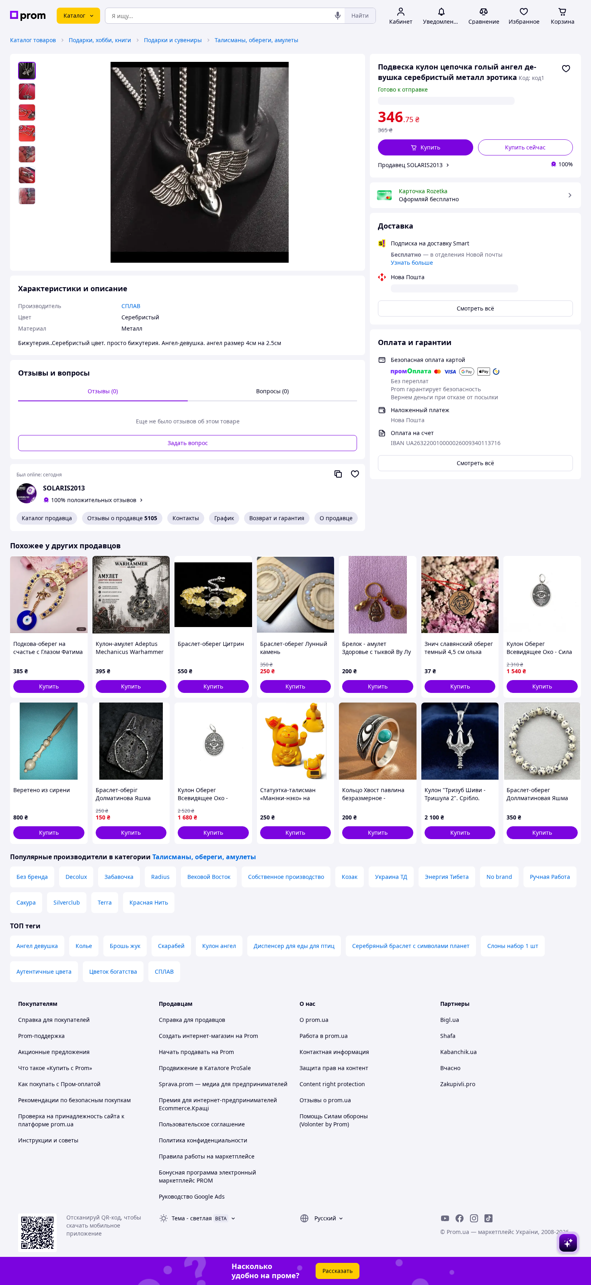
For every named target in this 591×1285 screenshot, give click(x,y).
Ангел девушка (37, 946)
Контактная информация (334, 1052)
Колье (84, 946)
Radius (160, 877)
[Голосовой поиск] (338, 15)
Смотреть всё (475, 308)
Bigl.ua (449, 1020)
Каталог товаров (33, 40)
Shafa (448, 1036)
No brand (499, 877)
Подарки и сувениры (173, 40)
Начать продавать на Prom (196, 1052)
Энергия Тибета (447, 877)
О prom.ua (314, 1020)
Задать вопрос (188, 443)
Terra (105, 902)
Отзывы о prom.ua (325, 1100)
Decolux (76, 877)
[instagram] (474, 1218)
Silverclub (66, 902)
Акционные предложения (54, 1052)
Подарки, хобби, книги (100, 40)
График (224, 518)
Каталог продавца (47, 518)
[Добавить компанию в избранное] (355, 474)
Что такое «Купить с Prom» (55, 1068)
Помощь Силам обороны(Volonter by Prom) (334, 1120)
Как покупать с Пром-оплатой (59, 1084)
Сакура (26, 902)
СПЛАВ (164, 971)
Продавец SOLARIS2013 (410, 165)
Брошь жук (125, 946)
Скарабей (171, 946)
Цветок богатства (113, 971)
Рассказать (337, 1271)
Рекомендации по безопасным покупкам (74, 1100)
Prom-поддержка (41, 1036)
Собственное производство (286, 877)
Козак (349, 877)
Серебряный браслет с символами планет (411, 946)
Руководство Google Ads (192, 1196)
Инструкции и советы (48, 1140)
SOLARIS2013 (64, 488)
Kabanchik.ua (458, 1052)
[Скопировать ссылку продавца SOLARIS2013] (338, 474)
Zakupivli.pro (457, 1084)
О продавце (336, 518)
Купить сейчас (525, 147)
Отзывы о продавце (122, 518)
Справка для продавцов (192, 1020)
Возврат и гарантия (276, 518)
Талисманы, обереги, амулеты (256, 40)
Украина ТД (391, 877)
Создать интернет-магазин (196, 1036)
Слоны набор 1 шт (512, 946)
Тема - (192, 1218)
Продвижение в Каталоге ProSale (205, 1068)
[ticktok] (488, 1218)
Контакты (185, 518)
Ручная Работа (550, 877)
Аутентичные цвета (44, 971)
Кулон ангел (219, 946)
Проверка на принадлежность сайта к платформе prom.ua (71, 1120)
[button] (425, 147)
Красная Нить (148, 902)
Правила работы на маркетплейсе (206, 1156)
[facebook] (459, 1218)
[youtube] (445, 1218)
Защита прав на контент (334, 1068)
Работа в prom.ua (324, 1036)
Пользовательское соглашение (202, 1124)
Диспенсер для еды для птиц (294, 946)
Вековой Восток (208, 877)
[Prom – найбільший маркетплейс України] (27, 16)
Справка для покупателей (54, 1020)
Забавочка (119, 877)
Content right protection (332, 1084)
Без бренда (32, 877)
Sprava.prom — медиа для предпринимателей (223, 1084)
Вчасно (450, 1068)
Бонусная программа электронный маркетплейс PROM (207, 1176)
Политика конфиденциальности (203, 1140)
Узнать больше (412, 262)
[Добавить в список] (566, 69)
